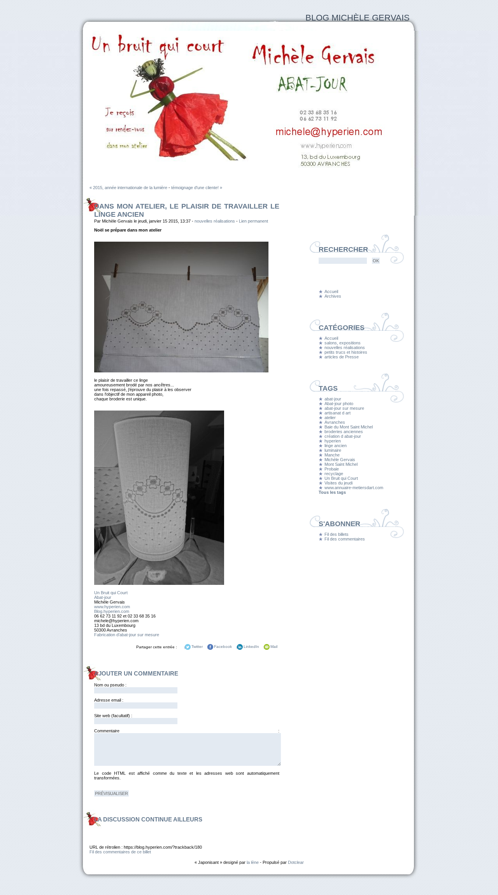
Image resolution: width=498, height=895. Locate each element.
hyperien (332, 441)
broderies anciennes (343, 431)
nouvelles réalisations (215, 221)
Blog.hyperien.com (111, 611)
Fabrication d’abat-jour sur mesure (126, 634)
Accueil (331, 291)
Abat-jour (102, 597)
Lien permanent (253, 221)
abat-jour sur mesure (344, 408)
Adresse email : (108, 700)
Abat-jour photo (338, 403)
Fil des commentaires (344, 539)
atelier (330, 417)
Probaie (331, 469)
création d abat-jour (342, 436)
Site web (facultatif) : (113, 715)
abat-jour (332, 399)
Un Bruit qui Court (111, 592)
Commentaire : (186, 730)
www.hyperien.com (112, 606)
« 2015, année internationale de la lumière (128, 187)
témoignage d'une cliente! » (196, 187)
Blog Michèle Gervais (357, 18)
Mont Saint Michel (341, 464)
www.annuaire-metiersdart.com (353, 487)
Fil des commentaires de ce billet (120, 851)
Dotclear (296, 862)
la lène (253, 862)
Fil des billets (336, 534)
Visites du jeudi (338, 483)
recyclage (333, 473)
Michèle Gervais (339, 459)
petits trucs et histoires (345, 352)
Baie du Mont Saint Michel (348, 427)
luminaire (332, 450)
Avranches (334, 422)
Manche (332, 455)
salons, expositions (342, 342)
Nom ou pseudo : (110, 685)
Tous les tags (332, 492)
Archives (332, 296)
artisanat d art (337, 413)
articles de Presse (341, 356)
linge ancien (335, 445)
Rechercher (343, 249)
